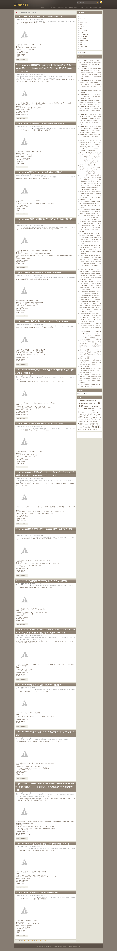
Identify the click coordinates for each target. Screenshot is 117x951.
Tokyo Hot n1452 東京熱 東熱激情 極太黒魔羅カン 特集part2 (38, 272)
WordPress (77, 946)
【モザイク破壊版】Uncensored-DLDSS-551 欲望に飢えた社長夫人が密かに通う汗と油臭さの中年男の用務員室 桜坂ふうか (90, 211)
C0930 (94, 401)
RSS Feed (101, 2)
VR (87, 7)
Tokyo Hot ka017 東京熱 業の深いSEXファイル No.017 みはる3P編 (41, 581)
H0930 (85, 406)
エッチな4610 (95, 415)
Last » (45, 941)
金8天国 (90, 429)
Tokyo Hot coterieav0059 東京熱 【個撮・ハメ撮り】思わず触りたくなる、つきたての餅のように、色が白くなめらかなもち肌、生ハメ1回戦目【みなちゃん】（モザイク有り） (45, 68)
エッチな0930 (87, 415)
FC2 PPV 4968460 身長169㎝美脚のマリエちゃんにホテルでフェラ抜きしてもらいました (90, 136)
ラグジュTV (85, 421)
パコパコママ (94, 419)
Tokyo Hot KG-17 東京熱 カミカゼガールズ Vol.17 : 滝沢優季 (38, 685)
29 (33, 941)
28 (31, 941)
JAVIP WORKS (83, 36)
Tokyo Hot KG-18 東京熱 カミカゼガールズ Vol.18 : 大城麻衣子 (39, 172)
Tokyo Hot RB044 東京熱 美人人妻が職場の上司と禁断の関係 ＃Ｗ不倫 (42, 844)
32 (36, 941)
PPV (94, 410)
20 (29, 941)
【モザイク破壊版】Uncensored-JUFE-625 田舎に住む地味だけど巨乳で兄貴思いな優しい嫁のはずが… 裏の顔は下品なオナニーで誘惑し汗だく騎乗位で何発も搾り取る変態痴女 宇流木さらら (90, 249)
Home (42, 7)
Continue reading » (21, 59)
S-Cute (82, 413)
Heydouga (95, 406)
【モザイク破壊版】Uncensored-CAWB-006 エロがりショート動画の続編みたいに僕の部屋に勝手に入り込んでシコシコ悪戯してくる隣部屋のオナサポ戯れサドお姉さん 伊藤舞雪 (90, 344)
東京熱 (82, 427)
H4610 (89, 406)
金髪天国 (95, 429)
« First (24, 941)
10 (28, 941)
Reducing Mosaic (62, 7)
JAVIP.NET (21, 4)
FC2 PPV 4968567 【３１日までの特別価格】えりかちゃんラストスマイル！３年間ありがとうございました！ (90, 96)
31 (35, 941)
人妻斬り (95, 421)
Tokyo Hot (42, 19)
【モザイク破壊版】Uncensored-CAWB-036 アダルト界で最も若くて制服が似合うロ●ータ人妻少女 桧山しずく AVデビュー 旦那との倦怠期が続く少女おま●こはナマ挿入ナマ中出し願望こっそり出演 (90, 285)
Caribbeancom (83, 22)
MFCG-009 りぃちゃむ (85, 199)
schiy (65, 946)
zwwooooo (60, 946)
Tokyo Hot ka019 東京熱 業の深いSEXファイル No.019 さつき (39, 16)
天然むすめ (92, 424)
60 (41, 941)
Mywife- (99, 408)
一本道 (90, 421)
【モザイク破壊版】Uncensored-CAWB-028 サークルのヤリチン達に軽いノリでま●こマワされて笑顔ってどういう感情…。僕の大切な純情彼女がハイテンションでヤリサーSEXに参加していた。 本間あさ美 (90, 317)
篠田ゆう (85, 429)
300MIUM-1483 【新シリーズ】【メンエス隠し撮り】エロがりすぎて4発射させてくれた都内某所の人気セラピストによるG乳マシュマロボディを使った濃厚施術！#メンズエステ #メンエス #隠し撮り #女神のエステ (90, 169)
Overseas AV (93, 7)
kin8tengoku (93, 408)
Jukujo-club (86, 408)
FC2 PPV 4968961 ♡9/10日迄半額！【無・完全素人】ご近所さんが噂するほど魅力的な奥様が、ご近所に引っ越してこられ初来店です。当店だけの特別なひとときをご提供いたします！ (90, 84)
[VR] (80, 415)
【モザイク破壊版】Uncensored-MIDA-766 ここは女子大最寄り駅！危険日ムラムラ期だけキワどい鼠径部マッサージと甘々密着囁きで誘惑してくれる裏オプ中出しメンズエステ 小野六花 (90, 227)
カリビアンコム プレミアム (94, 417)
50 (40, 941)
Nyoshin (79, 411)
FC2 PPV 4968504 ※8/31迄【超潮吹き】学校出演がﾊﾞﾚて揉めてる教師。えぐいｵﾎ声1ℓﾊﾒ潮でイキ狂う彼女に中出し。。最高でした (90, 102)
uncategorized (83, 46)
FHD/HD (82, 26)
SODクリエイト (88, 413)
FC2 (81, 24)
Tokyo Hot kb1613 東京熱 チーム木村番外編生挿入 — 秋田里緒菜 (40, 123)
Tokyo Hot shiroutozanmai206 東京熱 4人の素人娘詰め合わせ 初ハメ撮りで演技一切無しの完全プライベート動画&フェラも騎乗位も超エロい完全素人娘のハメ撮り (45, 787)
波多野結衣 (88, 427)
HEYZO (81, 28)
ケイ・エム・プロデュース (84, 419)
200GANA (82, 18)
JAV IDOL (81, 7)
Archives (79, 393)
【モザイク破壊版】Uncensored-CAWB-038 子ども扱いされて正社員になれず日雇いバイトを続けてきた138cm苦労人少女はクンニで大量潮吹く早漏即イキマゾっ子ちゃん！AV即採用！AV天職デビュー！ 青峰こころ (90, 295)
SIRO (81, 42)
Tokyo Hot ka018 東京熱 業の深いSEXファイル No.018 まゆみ (39, 423)
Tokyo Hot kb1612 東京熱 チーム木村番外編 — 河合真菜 (37, 892)
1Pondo (81, 16)
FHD (80, 405)
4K (80, 20)
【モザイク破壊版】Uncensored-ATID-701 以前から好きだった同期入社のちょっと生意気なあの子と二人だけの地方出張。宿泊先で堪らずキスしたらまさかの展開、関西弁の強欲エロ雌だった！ (90, 378)
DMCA (100, 7)
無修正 (96, 426)
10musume (88, 401)
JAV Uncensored (51, 7)
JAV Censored (73, 7)
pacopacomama (87, 411)
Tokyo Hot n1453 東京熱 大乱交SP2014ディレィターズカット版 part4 (42, 321)
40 (38, 941)
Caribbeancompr (92, 403)
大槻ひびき (85, 423)
